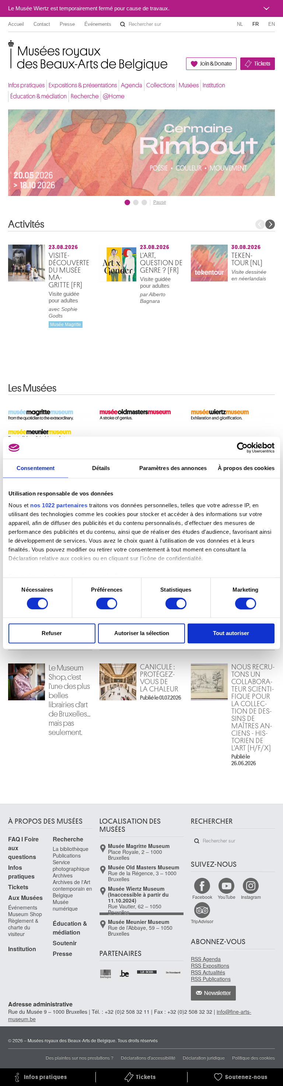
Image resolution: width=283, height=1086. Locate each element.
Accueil (16, 24)
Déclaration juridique (204, 1057)
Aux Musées (25, 897)
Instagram (251, 897)
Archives (63, 875)
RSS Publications (211, 978)
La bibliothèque (70, 848)
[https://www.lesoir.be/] (147, 971)
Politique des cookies (253, 1057)
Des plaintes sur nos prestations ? (79, 1057)
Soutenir (65, 943)
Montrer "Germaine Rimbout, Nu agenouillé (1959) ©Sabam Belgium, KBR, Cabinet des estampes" (127, 202)
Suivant (270, 224)
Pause (159, 202)
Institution (214, 85)
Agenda (131, 85)
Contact (42, 24)
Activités (26, 224)
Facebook (202, 897)
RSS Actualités (208, 972)
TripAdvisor (202, 921)
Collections (160, 85)
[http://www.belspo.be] (105, 974)
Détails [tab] (101, 468)
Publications (67, 855)
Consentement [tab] (36, 468)
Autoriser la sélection (141, 633)
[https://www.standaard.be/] (173, 972)
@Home (114, 96)
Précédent (260, 224)
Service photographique (71, 865)
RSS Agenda (206, 959)
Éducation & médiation (38, 96)
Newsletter (217, 993)
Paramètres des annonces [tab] (173, 468)
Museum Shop (25, 914)
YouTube (226, 897)
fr (255, 24)
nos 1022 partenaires (58, 505)
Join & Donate (216, 64)
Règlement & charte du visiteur (23, 927)
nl (240, 24)
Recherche (85, 96)
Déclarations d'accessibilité (148, 1057)
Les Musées (32, 388)
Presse (67, 24)
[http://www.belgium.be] (124, 974)
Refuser (52, 633)
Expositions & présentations (83, 85)
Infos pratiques (26, 85)
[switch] (106, 603)
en (271, 24)
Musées (189, 85)
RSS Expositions (210, 965)
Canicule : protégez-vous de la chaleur (159, 678)
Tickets (262, 64)
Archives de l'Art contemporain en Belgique (72, 888)
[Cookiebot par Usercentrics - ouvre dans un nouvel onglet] (242, 447)
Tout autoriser (231, 633)
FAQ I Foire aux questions (23, 848)
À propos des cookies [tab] (246, 468)
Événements (97, 24)
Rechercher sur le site (122, 24)
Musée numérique (65, 905)
